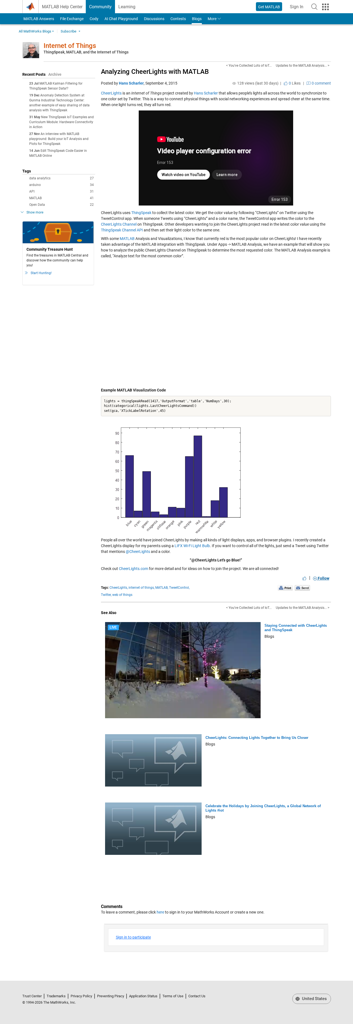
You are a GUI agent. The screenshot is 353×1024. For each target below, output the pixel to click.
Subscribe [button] (68, 31)
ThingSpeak (141, 212)
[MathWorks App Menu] (325, 7)
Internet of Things (70, 46)
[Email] (302, 588)
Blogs (197, 19)
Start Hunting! (41, 273)
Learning (126, 6)
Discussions (154, 19)
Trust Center (32, 996)
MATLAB (61, 198)
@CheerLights (138, 551)
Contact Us (196, 996)
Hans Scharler (131, 83)
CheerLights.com (133, 568)
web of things (122, 595)
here (160, 912)
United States (314, 998)
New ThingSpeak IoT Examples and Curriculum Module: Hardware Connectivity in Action (61, 122)
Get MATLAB (269, 7)
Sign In (298, 8)
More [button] (212, 19)
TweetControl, (179, 588)
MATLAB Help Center (62, 6)
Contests (178, 19)
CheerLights (111, 93)
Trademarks (56, 996)
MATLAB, (161, 588)
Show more (34, 212)
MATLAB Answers (38, 19)
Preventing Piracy (110, 996)
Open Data (61, 205)
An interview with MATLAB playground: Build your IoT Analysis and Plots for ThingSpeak (59, 139)
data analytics (61, 178)
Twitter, (106, 595)
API (61, 191)
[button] (314, 6)
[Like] (304, 578)
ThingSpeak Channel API (122, 230)
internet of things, (141, 588)
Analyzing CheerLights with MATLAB (155, 71)
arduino (61, 185)
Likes (294, 83)
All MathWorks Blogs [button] (35, 31)
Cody (94, 19)
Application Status (143, 996)
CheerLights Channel (119, 224)
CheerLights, (118, 588)
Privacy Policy (81, 996)
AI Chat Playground (121, 19)
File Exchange (72, 19)
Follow (323, 578)
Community (100, 6)
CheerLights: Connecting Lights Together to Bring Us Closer (256, 738)
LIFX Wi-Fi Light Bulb (192, 546)
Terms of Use (172, 996)
